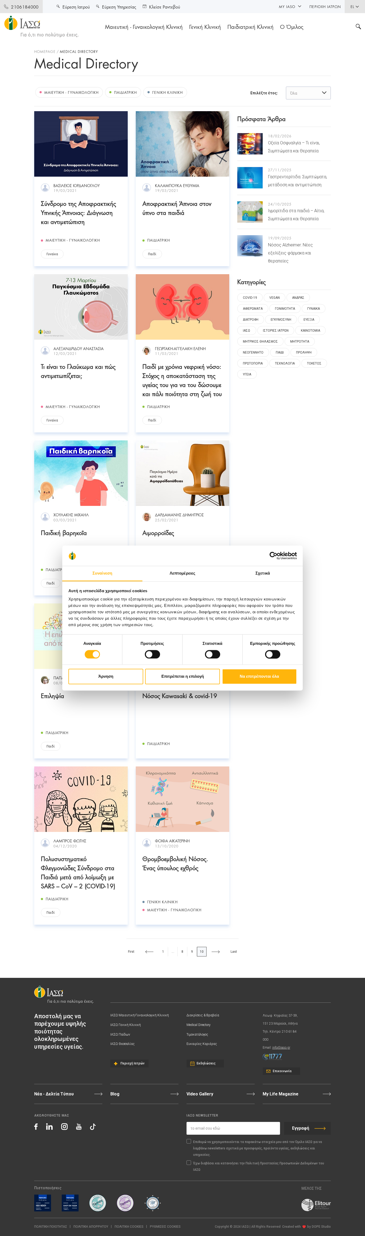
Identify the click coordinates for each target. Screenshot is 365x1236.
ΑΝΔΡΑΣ (298, 298)
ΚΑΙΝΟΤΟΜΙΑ (310, 330)
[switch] (152, 654)
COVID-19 (250, 298)
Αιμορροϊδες (158, 532)
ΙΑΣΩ (246, 330)
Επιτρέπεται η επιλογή (182, 676)
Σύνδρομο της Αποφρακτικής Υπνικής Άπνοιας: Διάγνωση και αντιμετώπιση (78, 212)
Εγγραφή (300, 1128)
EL (352, 6)
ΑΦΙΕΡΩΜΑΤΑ (253, 309)
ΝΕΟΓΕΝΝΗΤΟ (253, 352)
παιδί (152, 254)
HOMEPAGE (45, 51)
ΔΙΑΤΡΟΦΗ (250, 319)
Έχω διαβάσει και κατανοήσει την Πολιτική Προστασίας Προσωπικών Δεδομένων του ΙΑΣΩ (258, 1166)
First (131, 952)
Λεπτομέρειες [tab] (182, 573)
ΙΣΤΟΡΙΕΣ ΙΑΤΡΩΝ (276, 330)
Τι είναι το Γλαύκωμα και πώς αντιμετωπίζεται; (78, 370)
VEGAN (274, 298)
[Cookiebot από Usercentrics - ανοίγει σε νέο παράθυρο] (273, 556)
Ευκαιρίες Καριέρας (202, 1044)
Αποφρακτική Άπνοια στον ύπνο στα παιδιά (176, 207)
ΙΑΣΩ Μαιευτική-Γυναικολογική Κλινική (139, 1015)
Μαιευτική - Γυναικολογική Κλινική (144, 26)
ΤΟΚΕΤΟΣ (314, 363)
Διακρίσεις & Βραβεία (203, 1015)
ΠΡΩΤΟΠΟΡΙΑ (253, 363)
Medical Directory (199, 1025)
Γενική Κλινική (205, 26)
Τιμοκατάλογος (197, 1034)
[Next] (215, 951)
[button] (165, 1226)
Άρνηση (105, 676)
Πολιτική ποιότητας (50, 1227)
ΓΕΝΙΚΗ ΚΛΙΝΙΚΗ (167, 92)
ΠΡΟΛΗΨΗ (304, 352)
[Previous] (149, 951)
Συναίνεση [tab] (102, 573)
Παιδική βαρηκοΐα (64, 532)
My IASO (287, 6)
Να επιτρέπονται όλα (259, 676)
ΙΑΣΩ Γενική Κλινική (125, 1025)
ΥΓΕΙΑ (247, 374)
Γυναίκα (52, 254)
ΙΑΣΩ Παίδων (120, 1034)
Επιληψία (52, 695)
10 (202, 952)
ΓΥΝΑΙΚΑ (313, 309)
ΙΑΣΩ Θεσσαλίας (122, 1044)
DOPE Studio (321, 1227)
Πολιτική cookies (129, 1227)
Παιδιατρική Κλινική (250, 26)
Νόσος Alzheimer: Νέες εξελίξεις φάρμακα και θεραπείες (290, 253)
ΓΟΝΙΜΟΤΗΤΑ (285, 309)
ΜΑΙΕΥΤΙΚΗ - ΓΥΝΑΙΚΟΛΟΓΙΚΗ (71, 92)
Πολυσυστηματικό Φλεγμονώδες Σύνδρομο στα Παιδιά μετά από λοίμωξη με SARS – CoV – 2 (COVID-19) (78, 872)
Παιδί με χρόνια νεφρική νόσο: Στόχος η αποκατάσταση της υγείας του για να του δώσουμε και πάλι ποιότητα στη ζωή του (182, 379)
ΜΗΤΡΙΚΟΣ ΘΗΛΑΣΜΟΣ (260, 341)
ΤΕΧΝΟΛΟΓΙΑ (285, 363)
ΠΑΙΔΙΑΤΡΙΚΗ (125, 92)
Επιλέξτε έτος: (264, 93)
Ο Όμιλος (292, 26)
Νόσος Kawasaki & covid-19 (179, 695)
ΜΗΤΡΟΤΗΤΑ (299, 341)
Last (234, 952)
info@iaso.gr (281, 1047)
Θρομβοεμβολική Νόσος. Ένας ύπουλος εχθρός (175, 863)
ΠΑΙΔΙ (280, 352)
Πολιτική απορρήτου (90, 1227)
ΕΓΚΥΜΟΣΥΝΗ (281, 319)
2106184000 (24, 6)
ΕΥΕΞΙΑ (309, 319)
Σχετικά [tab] (262, 573)
